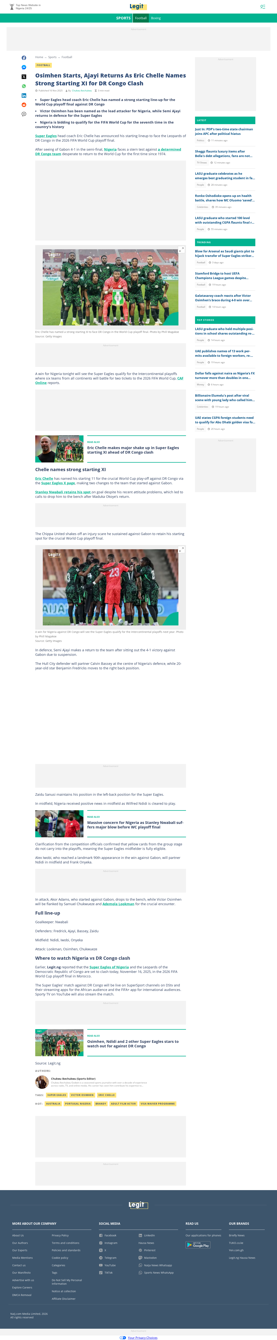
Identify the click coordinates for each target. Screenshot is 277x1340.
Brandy (101, 1103)
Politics (200, 140)
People (200, 184)
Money (200, 384)
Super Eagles (46, 136)
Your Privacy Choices (143, 1338)
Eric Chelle (44, 478)
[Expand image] (181, 249)
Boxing (156, 18)
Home (39, 57)
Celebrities (202, 207)
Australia (53, 1103)
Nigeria (110, 149)
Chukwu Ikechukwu (82, 90)
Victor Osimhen (82, 1095)
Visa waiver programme (158, 1103)
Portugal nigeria (78, 1103)
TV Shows (202, 162)
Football (141, 18)
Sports (123, 17)
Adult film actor (123, 1103)
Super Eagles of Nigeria (109, 967)
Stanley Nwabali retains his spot (63, 492)
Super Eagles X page (58, 483)
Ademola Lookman (118, 904)
